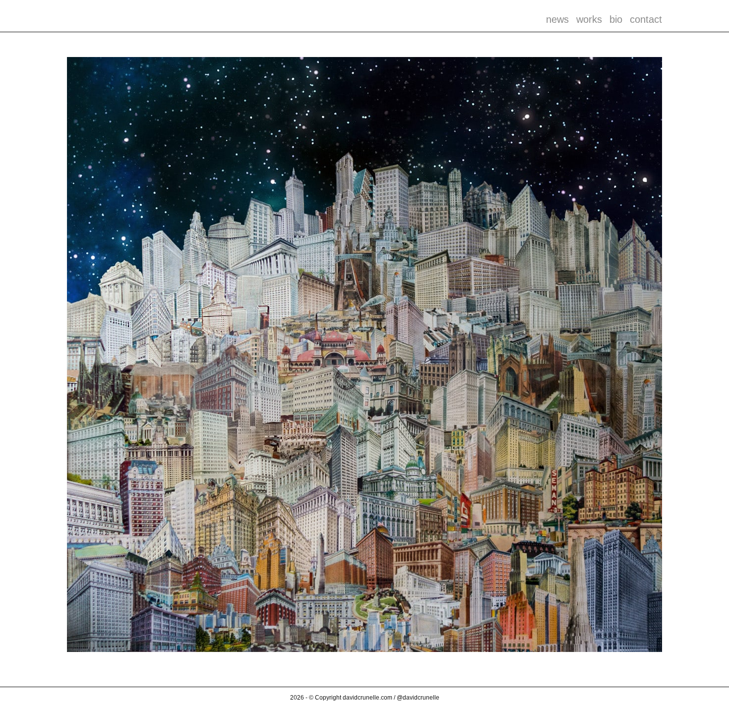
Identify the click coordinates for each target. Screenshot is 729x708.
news (557, 19)
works (589, 19)
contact (646, 19)
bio (615, 19)
